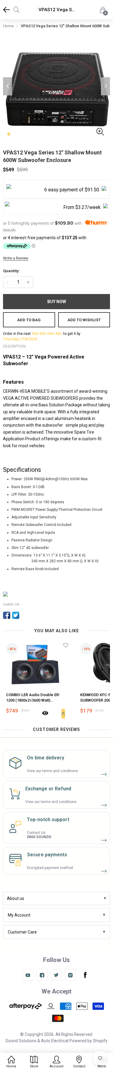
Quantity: (11, 271)
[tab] (56, 898)
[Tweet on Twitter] (15, 615)
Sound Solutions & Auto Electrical (36, 1040)
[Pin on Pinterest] (24, 615)
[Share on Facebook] (6, 615)
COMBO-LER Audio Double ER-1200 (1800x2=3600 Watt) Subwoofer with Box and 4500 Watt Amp (37, 698)
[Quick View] (45, 713)
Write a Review (15, 258)
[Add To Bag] (63, 714)
